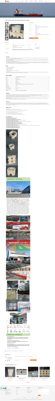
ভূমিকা (16, 389)
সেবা (16, 392)
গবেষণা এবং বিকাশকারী (29, 392)
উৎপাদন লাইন (28, 389)
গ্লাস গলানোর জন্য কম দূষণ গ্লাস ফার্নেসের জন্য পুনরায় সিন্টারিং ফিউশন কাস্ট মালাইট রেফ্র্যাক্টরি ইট (33, 378)
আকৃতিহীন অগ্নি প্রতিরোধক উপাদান (8, 389)
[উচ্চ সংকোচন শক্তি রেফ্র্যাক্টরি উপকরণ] (22, 372)
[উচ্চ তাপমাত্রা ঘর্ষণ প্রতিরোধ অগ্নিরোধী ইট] (10, 372)
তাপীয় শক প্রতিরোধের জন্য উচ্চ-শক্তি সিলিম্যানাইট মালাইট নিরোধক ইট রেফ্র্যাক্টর (20, 18)
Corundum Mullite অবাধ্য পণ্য (8, 392)
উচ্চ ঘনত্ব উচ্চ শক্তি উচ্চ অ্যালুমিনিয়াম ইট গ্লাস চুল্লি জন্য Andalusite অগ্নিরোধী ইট (45, 378)
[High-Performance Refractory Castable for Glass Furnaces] (16, 29)
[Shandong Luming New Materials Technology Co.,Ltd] (8, 1)
